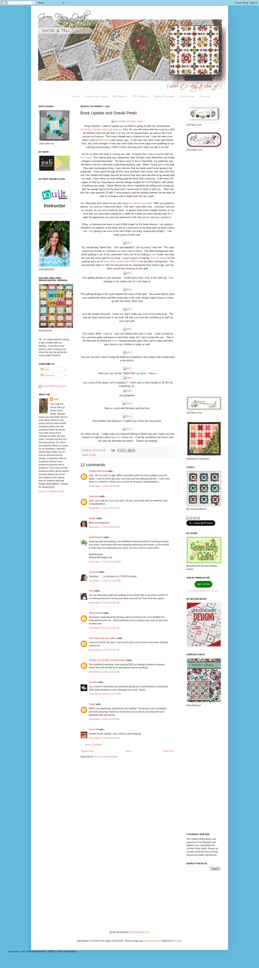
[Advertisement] (203, 214)
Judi (56, 399)
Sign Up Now (203, 584)
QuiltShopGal (96, 537)
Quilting (92, 455)
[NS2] (127, 273)
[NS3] (127, 289)
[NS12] (127, 429)
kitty (91, 590)
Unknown (94, 496)
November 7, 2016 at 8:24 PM (104, 486)
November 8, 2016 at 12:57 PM (105, 694)
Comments (49, 375)
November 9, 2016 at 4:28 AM (104, 738)
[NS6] (127, 352)
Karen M (93, 729)
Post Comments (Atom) (106, 756)
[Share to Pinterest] (133, 450)
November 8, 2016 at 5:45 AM (104, 628)
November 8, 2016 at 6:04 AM (104, 672)
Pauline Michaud (98, 471)
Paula (92, 704)
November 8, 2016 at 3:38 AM (104, 602)
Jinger (92, 518)
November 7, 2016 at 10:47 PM (105, 580)
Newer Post (87, 751)
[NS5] (127, 329)
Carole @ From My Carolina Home (107, 660)
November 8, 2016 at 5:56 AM (104, 650)
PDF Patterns (140, 96)
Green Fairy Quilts (96, 96)
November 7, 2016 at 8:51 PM (104, 527)
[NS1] (127, 242)
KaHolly (93, 682)
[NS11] (127, 416)
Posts (46, 369)
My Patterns (119, 96)
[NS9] (127, 390)
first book (86, 157)
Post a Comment (93, 744)
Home (76, 96)
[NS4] (127, 309)
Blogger (178, 941)
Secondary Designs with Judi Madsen (101, 129)
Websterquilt (96, 613)
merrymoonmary (151, 941)
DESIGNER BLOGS (139, 932)
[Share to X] (126, 450)
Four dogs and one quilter (102, 638)
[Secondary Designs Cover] (127, 121)
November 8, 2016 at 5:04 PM (104, 719)
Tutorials (205, 96)
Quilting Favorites (164, 96)
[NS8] (127, 377)
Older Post (168, 751)
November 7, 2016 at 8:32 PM (104, 508)
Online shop (187, 96)
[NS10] (127, 403)
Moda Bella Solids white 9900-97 (121, 261)
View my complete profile (51, 491)
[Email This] (119, 450)
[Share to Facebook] (130, 450)
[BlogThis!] (123, 450)
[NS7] (127, 368)
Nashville (104, 140)
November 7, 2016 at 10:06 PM (105, 561)
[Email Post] (112, 450)
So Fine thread (159, 258)
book (114, 340)
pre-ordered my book (139, 203)
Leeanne (93, 572)
